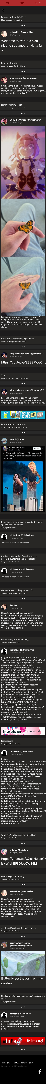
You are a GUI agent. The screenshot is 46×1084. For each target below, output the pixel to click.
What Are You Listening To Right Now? (18, 835)
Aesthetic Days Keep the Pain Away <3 (18, 928)
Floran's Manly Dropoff (11, 104)
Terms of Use (6, 1063)
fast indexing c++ (9, 741)
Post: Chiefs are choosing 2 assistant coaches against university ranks (22, 523)
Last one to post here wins (13, 424)
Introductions (17, 20)
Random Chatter (19, 66)
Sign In (38, 3)
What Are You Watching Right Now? (17, 338)
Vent (3, 375)
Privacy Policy (27, 1063)
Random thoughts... (10, 63)
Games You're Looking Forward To (17, 590)
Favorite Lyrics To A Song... (13, 876)
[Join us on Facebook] (40, 1071)
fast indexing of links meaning (15, 639)
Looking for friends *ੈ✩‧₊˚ (13, 17)
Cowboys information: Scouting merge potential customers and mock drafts (19, 557)
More (23, 25)
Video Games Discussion (17, 593)
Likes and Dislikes (22, 378)
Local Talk (12, 528)
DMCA (17, 1063)
